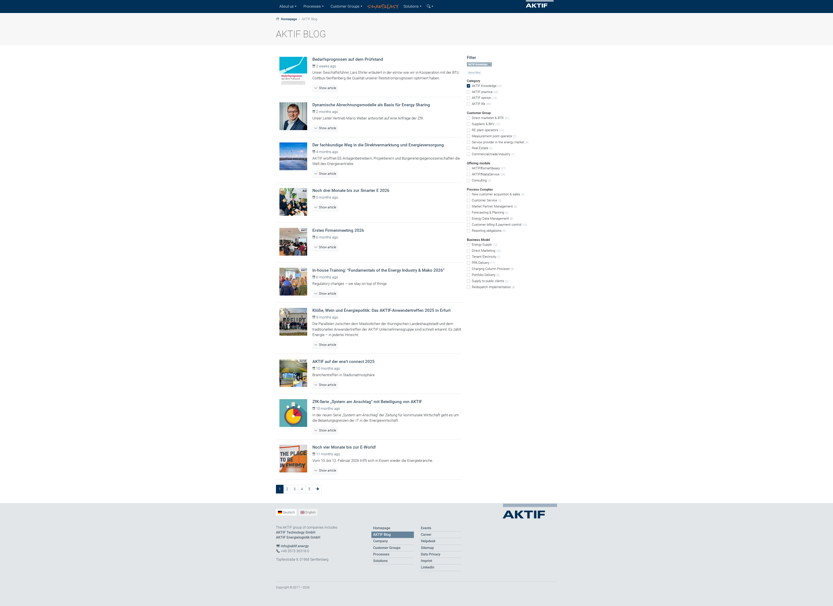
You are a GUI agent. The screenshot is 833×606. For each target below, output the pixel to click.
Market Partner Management (494, 206)
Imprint (426, 561)
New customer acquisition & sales (498, 194)
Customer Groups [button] (345, 6)
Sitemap (427, 548)
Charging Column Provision (493, 269)
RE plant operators (488, 130)
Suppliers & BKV (486, 124)
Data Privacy (430, 554)
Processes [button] (312, 6)
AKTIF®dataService (488, 174)
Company (380, 541)
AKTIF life (481, 104)
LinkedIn (427, 567)
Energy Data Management (492, 219)
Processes (381, 554)
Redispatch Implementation (493, 287)
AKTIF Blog (382, 535)
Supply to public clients (490, 281)
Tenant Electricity (486, 257)
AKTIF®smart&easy (489, 168)
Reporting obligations (489, 231)
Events (426, 528)
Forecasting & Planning (490, 212)
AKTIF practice (485, 92)
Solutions (380, 561)
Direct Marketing (486, 251)
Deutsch (288, 512)
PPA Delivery (483, 263)
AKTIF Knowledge (487, 86)
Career (426, 535)
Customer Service (486, 200)
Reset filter (474, 72)
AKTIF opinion (484, 98)
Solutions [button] (411, 6)
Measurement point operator (494, 136)
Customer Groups (386, 548)
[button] (430, 6)
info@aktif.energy (295, 546)
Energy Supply (484, 245)
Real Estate (482, 148)
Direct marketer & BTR (490, 118)
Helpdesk (428, 541)
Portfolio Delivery (486, 275)
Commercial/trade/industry (493, 154)
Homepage (289, 19)
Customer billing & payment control (499, 225)
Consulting (481, 180)
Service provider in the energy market (500, 142)
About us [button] (286, 6)
